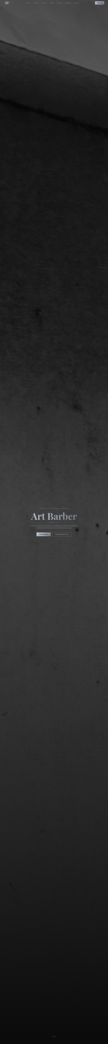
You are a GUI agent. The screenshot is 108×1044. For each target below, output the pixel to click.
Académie (60, 3)
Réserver (99, 3)
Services (44, 3)
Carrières (68, 3)
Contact (76, 3)
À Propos (36, 3)
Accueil (28, 3)
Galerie (52, 3)
